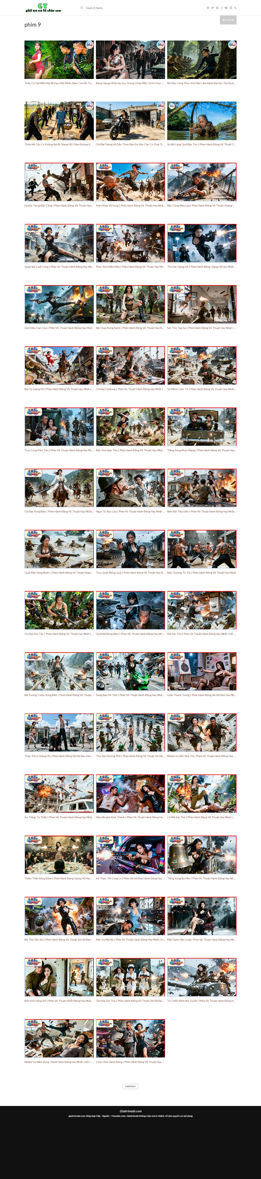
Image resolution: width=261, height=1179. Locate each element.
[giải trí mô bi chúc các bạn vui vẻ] (43, 7)
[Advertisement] (130, 1149)
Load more (130, 1086)
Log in (229, 20)
